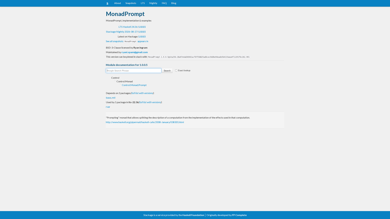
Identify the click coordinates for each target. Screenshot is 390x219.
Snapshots (131, 3)
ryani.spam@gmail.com (135, 52)
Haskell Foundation (193, 215)
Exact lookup (184, 70)
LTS (143, 3)
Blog (173, 3)
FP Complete (239, 215)
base (108, 97)
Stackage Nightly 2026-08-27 (121, 31)
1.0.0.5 (142, 26)
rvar (108, 106)
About (117, 3)
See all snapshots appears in (127, 41)
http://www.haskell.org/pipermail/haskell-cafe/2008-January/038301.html (145, 122)
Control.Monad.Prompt (134, 84)
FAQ (164, 3)
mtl (113, 97)
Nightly (153, 3)
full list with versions (142, 93)
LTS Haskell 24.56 (128, 26)
